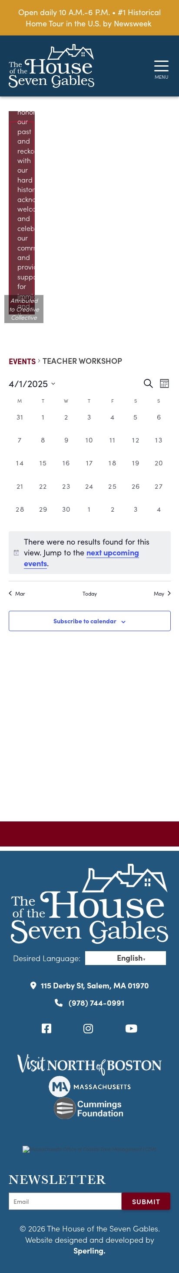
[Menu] (161, 66)
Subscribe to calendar (84, 620)
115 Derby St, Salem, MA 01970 (95, 985)
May (159, 593)
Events (22, 361)
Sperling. (89, 1250)
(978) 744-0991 (95, 1002)
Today (90, 593)
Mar (20, 593)
